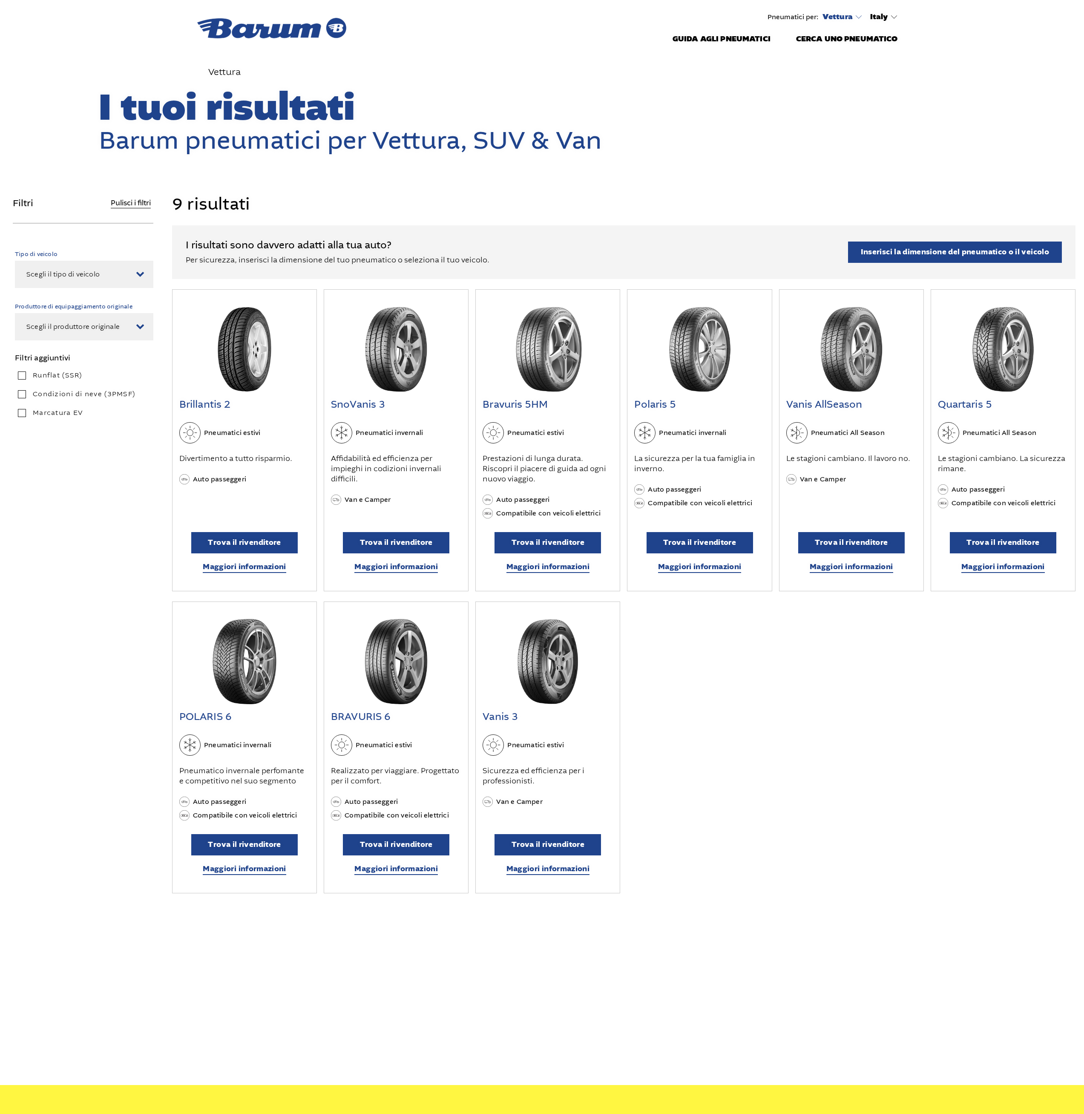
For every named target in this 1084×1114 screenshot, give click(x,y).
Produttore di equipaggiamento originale (73, 306)
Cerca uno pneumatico (847, 39)
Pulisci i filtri (131, 203)
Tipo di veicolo (36, 254)
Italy (879, 17)
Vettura (837, 17)
